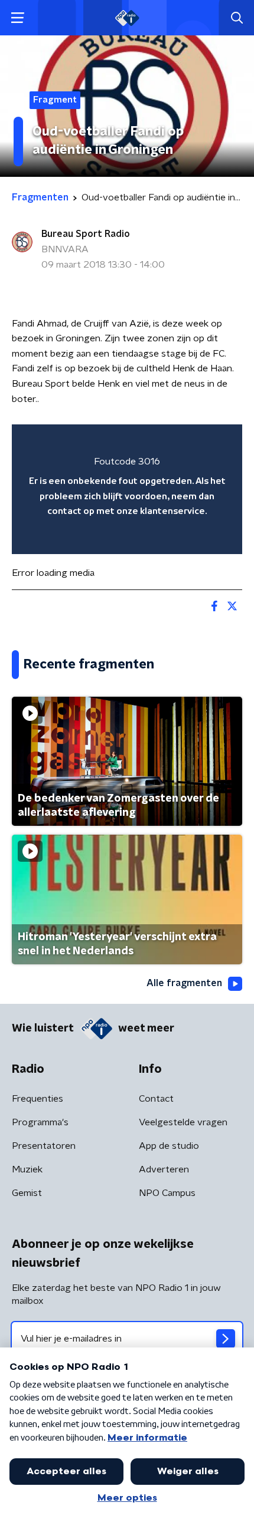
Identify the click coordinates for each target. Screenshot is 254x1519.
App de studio (169, 1146)
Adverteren (164, 1169)
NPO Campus (167, 1193)
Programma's (40, 1122)
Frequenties (37, 1098)
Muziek (27, 1169)
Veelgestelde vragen (183, 1122)
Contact (156, 1098)
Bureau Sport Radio (85, 234)
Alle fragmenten (184, 983)
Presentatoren (44, 1146)
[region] (127, 488)
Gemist (27, 1193)
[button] (17, 18)
